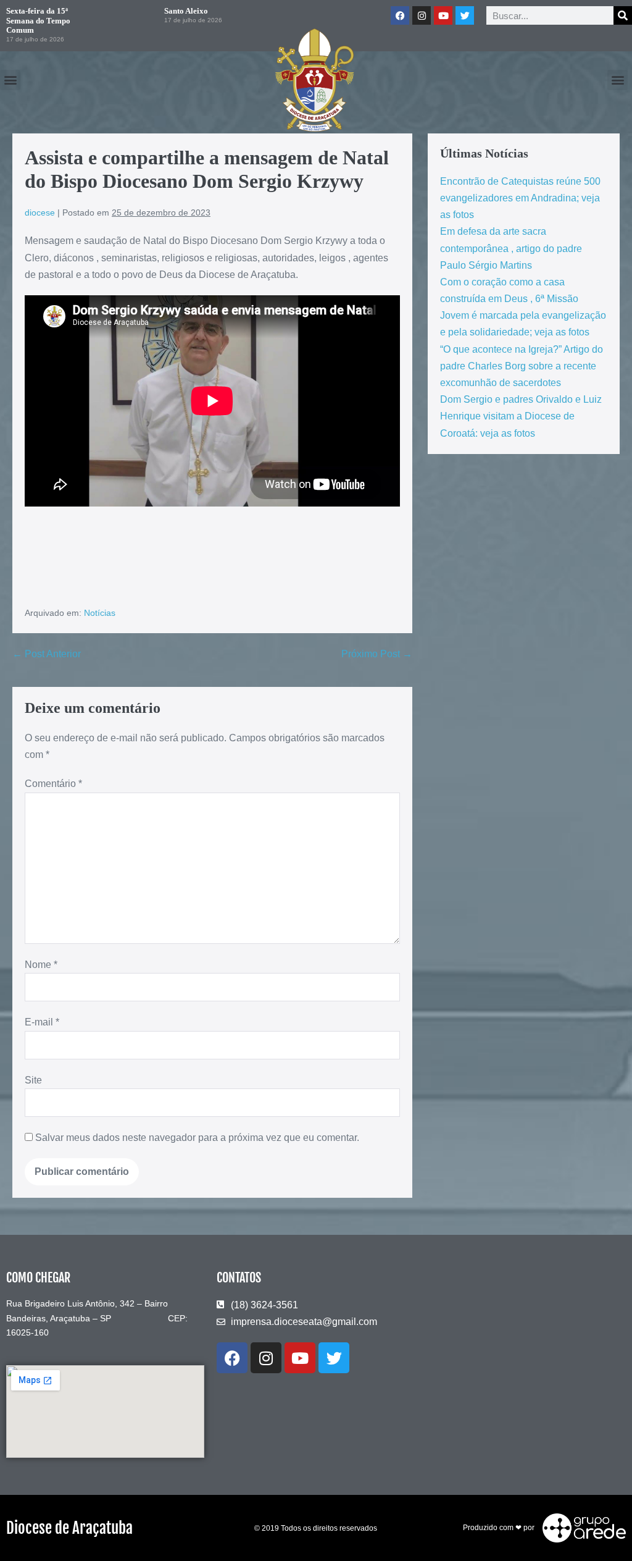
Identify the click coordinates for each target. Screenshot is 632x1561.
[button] (10, 80)
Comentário (53, 783)
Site (33, 1080)
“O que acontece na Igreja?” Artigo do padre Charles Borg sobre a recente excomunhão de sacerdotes (521, 366)
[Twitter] (464, 15)
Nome (41, 964)
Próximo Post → (376, 654)
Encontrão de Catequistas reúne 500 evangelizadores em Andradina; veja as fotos (520, 198)
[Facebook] (400, 15)
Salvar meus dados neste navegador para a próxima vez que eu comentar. (197, 1137)
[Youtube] (443, 15)
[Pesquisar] (622, 15)
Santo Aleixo (186, 10)
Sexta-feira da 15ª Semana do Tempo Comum (38, 20)
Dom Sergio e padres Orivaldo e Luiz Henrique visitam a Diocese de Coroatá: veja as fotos (521, 416)
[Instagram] (421, 15)
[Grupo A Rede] (581, 1527)
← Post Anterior (46, 654)
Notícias (99, 613)
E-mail (42, 1022)
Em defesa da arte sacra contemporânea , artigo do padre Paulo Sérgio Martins (511, 248)
